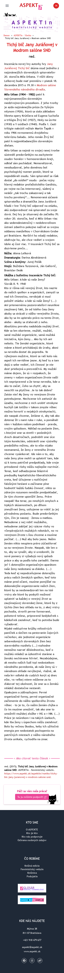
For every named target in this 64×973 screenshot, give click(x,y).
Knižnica (32, 872)
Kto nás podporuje (32, 836)
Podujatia (32, 876)
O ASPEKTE (32, 829)
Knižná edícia (32, 865)
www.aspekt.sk (32, 951)
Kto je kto (32, 833)
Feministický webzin (32, 869)
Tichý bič (24, 68)
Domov (7, 35)
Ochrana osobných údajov (32, 840)
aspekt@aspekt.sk (32, 947)
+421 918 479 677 (32, 940)
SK (57, 6)
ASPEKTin (22, 35)
